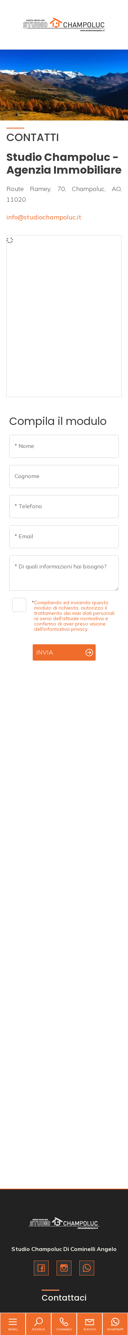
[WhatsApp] (86, 1268)
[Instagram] (64, 1268)
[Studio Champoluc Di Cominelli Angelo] (64, 24)
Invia (44, 652)
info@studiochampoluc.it (43, 217)
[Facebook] (41, 1268)
